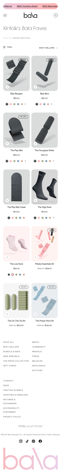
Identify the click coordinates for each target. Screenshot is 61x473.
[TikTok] (27, 441)
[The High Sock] (44, 187)
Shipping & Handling (15, 395)
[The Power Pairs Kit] (44, 300)
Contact (8, 381)
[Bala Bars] (44, 73)
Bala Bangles (16, 93)
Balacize (37, 361)
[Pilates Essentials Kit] (44, 243)
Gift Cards (9, 366)
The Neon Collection (16, 361)
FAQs (6, 385)
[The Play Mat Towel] (16, 187)
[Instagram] (20, 441)
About (36, 342)
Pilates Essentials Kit (44, 264)
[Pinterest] (33, 441)
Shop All (7, 38)
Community (39, 347)
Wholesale (39, 366)
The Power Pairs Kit (44, 321)
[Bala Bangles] (16, 73)
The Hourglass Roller (44, 150)
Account (37, 370)
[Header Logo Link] (30, 15)
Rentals (37, 351)
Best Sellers (11, 347)
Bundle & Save (11, 351)
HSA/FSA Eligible (13, 390)
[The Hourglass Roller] (44, 130)
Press (35, 356)
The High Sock (44, 207)
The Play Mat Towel (16, 207)
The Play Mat (16, 150)
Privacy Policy (12, 417)
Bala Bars (44, 93)
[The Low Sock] (16, 243)
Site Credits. (46, 434)
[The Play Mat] (16, 130)
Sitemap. (56, 434)
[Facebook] (40, 441)
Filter (9, 47)
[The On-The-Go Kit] (16, 300)
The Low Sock (16, 264)
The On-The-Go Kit (16, 321)
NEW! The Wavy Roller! (25, 6)
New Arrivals (11, 356)
